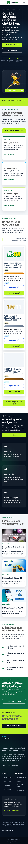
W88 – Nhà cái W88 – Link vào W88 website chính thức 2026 (13, 318)
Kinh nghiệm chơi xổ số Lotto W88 (13, 548)
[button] (4, 2)
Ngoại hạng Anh (21, 777)
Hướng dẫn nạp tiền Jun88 (12, 608)
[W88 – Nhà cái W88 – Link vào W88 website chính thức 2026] (14, 307)
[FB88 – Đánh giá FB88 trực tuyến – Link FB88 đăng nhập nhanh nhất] (14, 254)
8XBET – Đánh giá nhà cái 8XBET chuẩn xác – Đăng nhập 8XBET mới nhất (13, 372)
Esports (19, 781)
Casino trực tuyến (20, 785)
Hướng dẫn (7, 785)
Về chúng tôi (5, 830)
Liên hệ (11, 830)
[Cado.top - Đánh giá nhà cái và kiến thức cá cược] (14, 2)
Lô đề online (20, 790)
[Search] (24, 2)
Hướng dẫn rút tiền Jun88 (12, 578)
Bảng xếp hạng (8, 777)
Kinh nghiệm (7, 789)
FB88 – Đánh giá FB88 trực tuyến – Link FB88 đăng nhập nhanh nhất (13, 265)
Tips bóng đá (7, 781)
